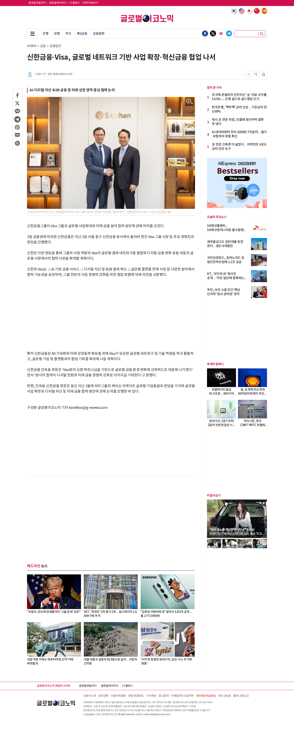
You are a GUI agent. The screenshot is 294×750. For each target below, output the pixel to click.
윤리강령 (103, 696)
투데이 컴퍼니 (215, 364)
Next (262, 519)
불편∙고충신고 (241, 696)
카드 (68, 33)
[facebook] (205, 33)
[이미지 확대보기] (189, 101)
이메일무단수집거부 (182, 696)
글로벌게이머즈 (58, 3)
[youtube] (221, 33)
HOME (31, 46)
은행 (45, 33)
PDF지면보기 (90, 3)
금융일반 (98, 33)
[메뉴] (32, 33)
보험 (57, 33)
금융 (43, 46)
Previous (212, 519)
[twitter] (213, 33)
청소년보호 (224, 696)
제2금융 (82, 33)
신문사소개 (89, 696)
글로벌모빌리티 (37, 3)
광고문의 (164, 696)
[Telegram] (229, 33)
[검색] (261, 34)
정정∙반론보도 (136, 696)
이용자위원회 (118, 696)
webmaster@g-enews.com (156, 714)
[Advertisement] (111, 312)
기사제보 (151, 696)
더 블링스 (74, 3)
